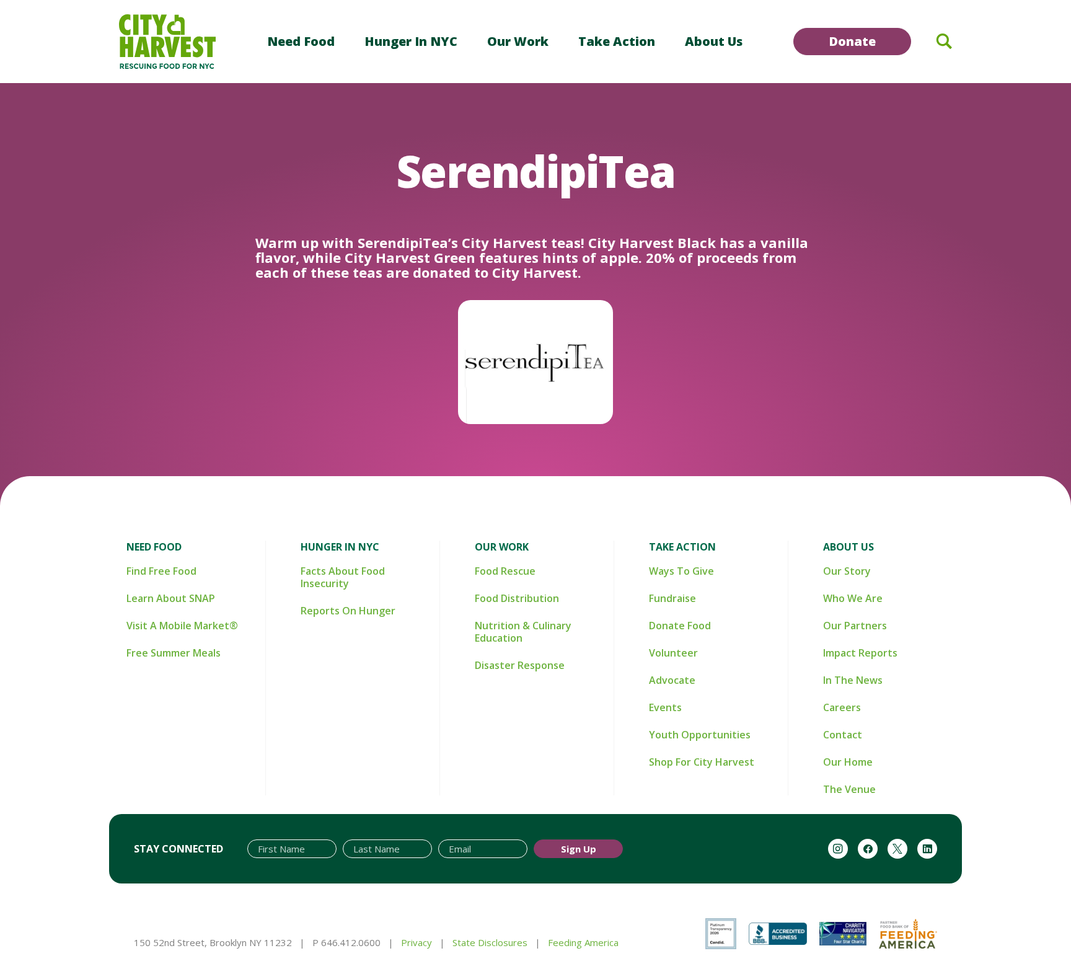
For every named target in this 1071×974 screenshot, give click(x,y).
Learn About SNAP (170, 598)
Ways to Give (681, 571)
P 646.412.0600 (346, 942)
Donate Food (680, 625)
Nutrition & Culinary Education (523, 632)
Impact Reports (860, 653)
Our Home (848, 762)
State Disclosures (489, 942)
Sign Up (578, 849)
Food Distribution (517, 598)
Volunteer (673, 653)
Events (665, 707)
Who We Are (853, 598)
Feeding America (583, 942)
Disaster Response (520, 665)
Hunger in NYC (410, 41)
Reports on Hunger (348, 611)
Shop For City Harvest (701, 762)
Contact (842, 735)
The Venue (849, 789)
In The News (853, 680)
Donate (852, 41)
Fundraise (672, 598)
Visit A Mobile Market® (182, 625)
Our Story (847, 571)
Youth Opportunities (700, 735)
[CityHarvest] (167, 41)
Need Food (301, 41)
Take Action (616, 41)
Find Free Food (161, 571)
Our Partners (855, 625)
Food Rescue (505, 571)
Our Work (518, 41)
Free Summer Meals (173, 653)
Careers (842, 707)
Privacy (416, 942)
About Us (714, 41)
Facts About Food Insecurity (343, 577)
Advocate (672, 680)
